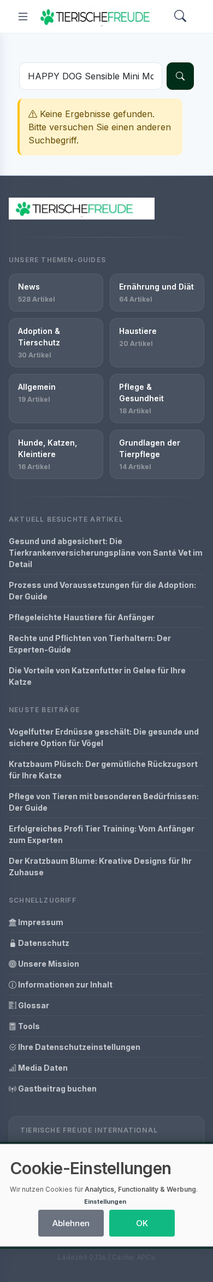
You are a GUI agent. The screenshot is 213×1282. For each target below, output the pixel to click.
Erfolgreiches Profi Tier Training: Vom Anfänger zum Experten (101, 834)
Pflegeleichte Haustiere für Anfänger (82, 617)
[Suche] (180, 76)
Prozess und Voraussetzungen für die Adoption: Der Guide (102, 590)
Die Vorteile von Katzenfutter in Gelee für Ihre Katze (97, 676)
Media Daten (42, 1067)
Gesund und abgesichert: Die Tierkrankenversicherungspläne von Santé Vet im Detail (106, 552)
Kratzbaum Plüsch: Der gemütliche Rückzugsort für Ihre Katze (103, 769)
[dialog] (106, 1195)
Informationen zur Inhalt (64, 984)
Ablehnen (71, 1223)
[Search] (180, 16)
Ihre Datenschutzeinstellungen (78, 1047)
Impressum (39, 922)
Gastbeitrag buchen (56, 1088)
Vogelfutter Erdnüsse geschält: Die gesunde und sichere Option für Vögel (104, 737)
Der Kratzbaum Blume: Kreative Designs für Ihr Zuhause (100, 866)
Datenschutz (42, 943)
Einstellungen (105, 1201)
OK (142, 1223)
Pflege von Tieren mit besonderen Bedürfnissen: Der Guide (104, 802)
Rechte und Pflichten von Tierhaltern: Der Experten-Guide (90, 643)
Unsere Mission (47, 963)
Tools (28, 1026)
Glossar (32, 1005)
